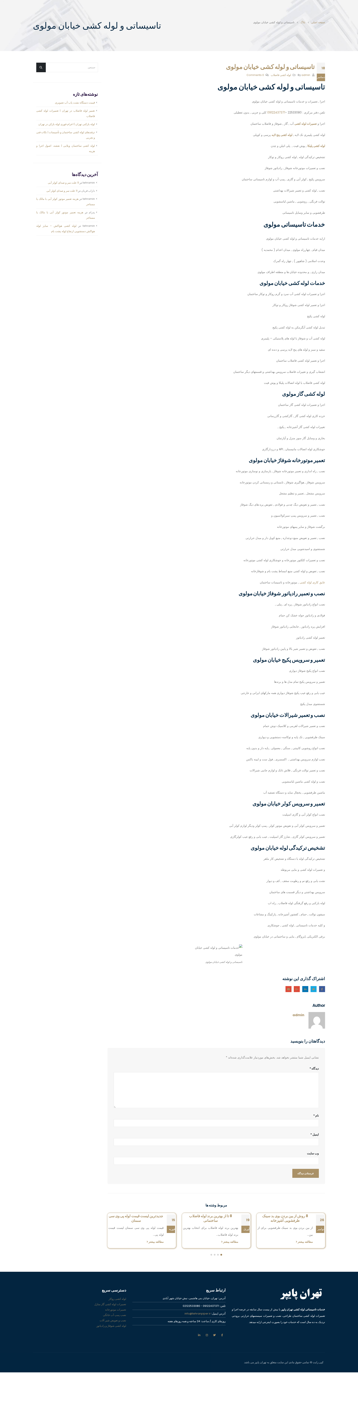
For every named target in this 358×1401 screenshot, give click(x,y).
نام (316, 1115)
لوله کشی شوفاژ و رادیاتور (111, 1326)
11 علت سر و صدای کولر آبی (63, 183)
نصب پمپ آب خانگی (114, 1315)
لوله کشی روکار (117, 1299)
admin (305, 75)
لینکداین (305, 989)
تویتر (214, 1335)
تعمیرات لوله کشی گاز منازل (110, 1304)
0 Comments (255, 75)
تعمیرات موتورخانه (115, 1309)
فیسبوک (322, 989)
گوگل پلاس (297, 989)
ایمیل (288, 989)
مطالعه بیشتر (305, 1242)
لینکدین (199, 1335)
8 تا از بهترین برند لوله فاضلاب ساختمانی (210, 1218)
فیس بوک (222, 1335)
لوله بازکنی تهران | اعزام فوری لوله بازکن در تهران (66, 124)
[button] (221, 1255)
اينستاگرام (207, 1335)
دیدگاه (314, 1068)
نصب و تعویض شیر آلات (113, 1320)
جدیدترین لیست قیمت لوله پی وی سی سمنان (136, 1218)
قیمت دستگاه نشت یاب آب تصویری (75, 103)
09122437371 (275, 112)
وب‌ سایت (313, 1153)
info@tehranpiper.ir (198, 1313)
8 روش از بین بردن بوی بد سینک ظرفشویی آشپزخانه (285, 1218)
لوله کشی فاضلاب (281, 75)
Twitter (314, 989)
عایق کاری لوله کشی (312, 582)
